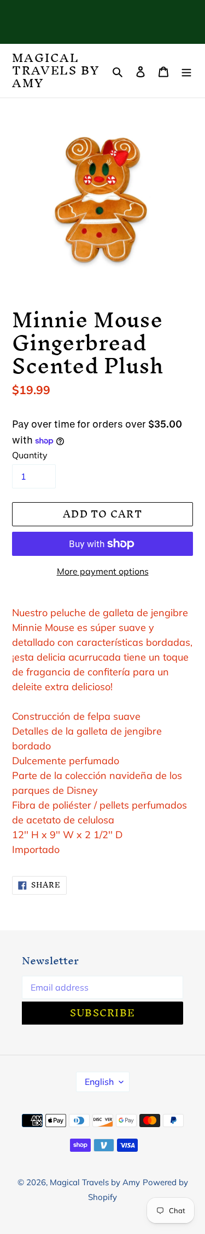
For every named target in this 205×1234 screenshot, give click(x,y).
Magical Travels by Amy (55, 70)
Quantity (30, 455)
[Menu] (186, 71)
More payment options (103, 571)
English (99, 1081)
